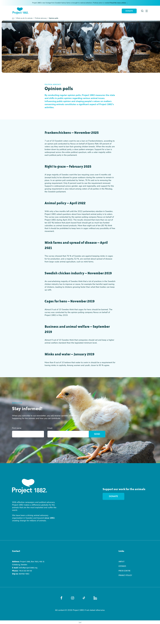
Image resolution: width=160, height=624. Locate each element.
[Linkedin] (95, 598)
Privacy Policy (125, 575)
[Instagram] (72, 598)
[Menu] (146, 11)
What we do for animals (25, 18)
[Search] (142, 11)
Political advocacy (41, 18)
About (122, 561)
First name (16, 428)
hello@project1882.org (28, 567)
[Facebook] (61, 598)
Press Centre (125, 571)
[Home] (20, 10)
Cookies (122, 566)
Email (49, 428)
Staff (80, 622)
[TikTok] (84, 598)
